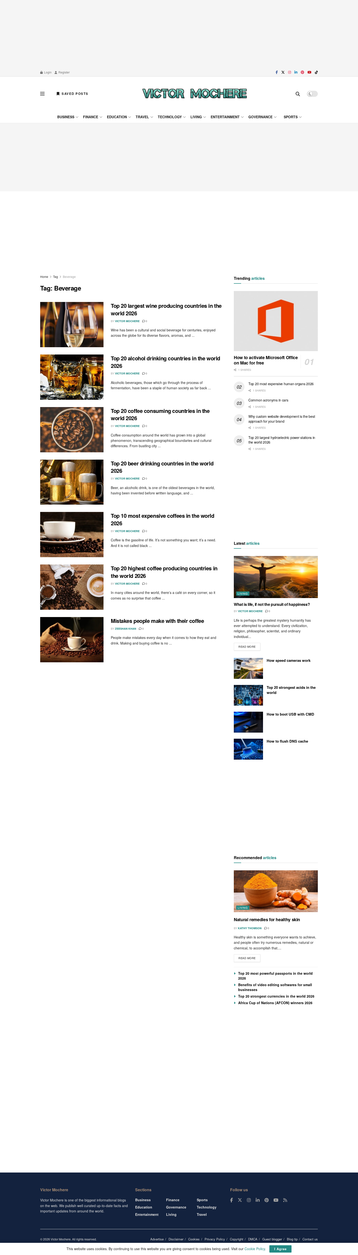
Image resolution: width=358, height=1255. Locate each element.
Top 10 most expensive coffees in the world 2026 (162, 519)
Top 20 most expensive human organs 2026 (281, 383)
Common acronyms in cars (268, 400)
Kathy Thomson (250, 928)
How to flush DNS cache (287, 741)
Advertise (157, 1239)
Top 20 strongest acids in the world (291, 690)
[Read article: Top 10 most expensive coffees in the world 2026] (72, 534)
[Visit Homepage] (194, 94)
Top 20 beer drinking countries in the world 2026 (162, 467)
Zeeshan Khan (125, 628)
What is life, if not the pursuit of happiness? (272, 604)
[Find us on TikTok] (316, 72)
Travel (142, 116)
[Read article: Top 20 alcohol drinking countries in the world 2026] (72, 377)
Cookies (194, 1239)
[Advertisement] (179, 34)
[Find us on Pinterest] (302, 72)
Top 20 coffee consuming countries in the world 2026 (160, 414)
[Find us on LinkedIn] (295, 72)
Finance (90, 116)
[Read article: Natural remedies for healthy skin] (276, 891)
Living (196, 116)
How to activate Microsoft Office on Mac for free (266, 360)
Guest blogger (272, 1239)
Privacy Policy (215, 1239)
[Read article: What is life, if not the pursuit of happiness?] (276, 577)
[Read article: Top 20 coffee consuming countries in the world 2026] (72, 429)
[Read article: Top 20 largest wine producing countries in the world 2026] (72, 324)
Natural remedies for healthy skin (267, 919)
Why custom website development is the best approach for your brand (281, 419)
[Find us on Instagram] (289, 72)
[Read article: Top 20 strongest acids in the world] (248, 695)
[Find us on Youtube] (309, 72)
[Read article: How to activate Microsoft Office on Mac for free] (276, 321)
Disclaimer (176, 1239)
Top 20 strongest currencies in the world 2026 (276, 996)
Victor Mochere (127, 321)
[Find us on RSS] (285, 1200)
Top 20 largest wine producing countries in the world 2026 (166, 309)
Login (47, 72)
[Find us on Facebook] (277, 72)
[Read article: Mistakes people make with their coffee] (72, 639)
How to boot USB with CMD (290, 714)
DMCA (252, 1239)
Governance (260, 116)
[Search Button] (298, 94)
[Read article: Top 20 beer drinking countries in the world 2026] (72, 482)
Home (44, 276)
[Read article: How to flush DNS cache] (248, 749)
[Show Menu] (42, 93)
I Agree (280, 1248)
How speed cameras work (289, 660)
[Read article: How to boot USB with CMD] (248, 722)
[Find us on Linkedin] (258, 1200)
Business (65, 116)
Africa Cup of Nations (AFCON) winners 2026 (275, 1002)
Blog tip (292, 1239)
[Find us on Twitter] (283, 72)
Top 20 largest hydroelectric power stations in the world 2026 (281, 440)
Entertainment (225, 116)
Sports (291, 116)
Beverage (69, 276)
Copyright (236, 1239)
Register (64, 72)
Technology (170, 116)
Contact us (310, 1239)
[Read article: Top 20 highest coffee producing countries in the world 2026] (72, 587)
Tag (55, 276)
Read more (249, 645)
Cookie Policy (255, 1248)
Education (117, 116)
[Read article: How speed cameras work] (248, 668)
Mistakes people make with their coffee (157, 621)
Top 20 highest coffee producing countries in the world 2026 (164, 572)
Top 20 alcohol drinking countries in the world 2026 (165, 362)
